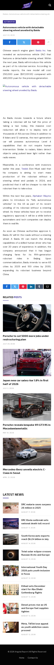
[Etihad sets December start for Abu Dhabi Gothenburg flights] (11, 589)
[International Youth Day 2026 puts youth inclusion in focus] (11, 570)
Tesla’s (24, 168)
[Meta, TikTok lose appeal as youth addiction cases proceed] (11, 627)
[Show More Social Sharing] (48, 42)
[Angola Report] (27, 5)
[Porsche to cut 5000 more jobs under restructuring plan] (27, 318)
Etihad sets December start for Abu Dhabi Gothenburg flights (33, 589)
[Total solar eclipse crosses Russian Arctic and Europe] (11, 555)
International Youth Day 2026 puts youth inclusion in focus (35, 570)
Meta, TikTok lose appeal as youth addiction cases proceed (35, 627)
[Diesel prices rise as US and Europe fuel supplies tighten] (11, 608)
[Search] (49, 5)
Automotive (9, 22)
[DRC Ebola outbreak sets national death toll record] (11, 523)
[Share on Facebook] (9, 42)
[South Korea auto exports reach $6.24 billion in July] (11, 539)
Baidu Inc (41, 50)
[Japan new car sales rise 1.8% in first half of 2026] (27, 362)
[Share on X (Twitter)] (24, 42)
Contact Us (33, 658)
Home (5, 14)
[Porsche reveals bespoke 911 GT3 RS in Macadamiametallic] (27, 407)
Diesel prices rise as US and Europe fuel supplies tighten (35, 608)
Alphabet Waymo (42, 195)
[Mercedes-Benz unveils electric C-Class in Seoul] (27, 451)
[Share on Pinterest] (38, 42)
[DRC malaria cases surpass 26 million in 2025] (11, 507)
